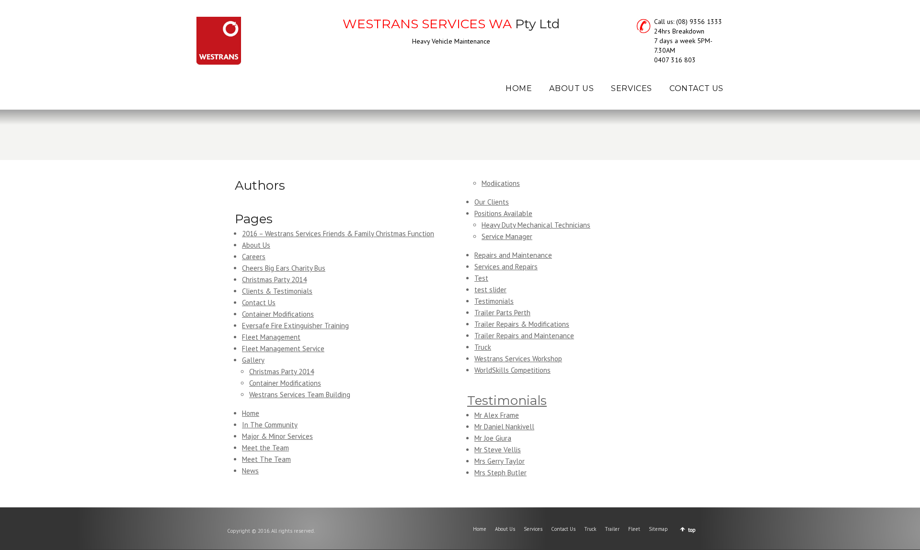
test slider (490, 289)
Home (250, 413)
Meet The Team (266, 459)
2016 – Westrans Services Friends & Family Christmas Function (338, 233)
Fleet (634, 529)
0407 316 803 (675, 60)
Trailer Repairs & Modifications (521, 324)
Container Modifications (278, 314)
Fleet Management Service (283, 348)
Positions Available (503, 213)
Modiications (501, 183)
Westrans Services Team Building (299, 394)
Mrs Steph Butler (500, 472)
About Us (256, 245)
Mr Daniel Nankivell (504, 426)
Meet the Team (265, 447)
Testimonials (494, 301)
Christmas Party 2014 (274, 279)
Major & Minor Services (277, 436)
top (692, 530)
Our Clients (491, 201)
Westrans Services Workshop (518, 358)
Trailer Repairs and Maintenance (524, 335)
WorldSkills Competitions (512, 370)
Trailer (612, 529)
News (250, 470)
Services (533, 529)
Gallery (253, 360)
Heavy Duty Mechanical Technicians (536, 224)
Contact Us (259, 302)
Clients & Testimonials (277, 291)
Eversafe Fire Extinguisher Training (295, 325)
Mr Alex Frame (496, 415)
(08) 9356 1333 (699, 21)
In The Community (270, 424)
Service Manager (507, 236)
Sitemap (658, 529)
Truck (482, 347)
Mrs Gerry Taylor (499, 461)
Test (481, 278)
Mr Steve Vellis (497, 449)
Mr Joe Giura (492, 438)
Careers (253, 256)
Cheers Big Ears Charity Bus (283, 268)
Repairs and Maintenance (513, 255)
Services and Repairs (506, 266)
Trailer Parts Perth (502, 312)
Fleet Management (271, 337)
